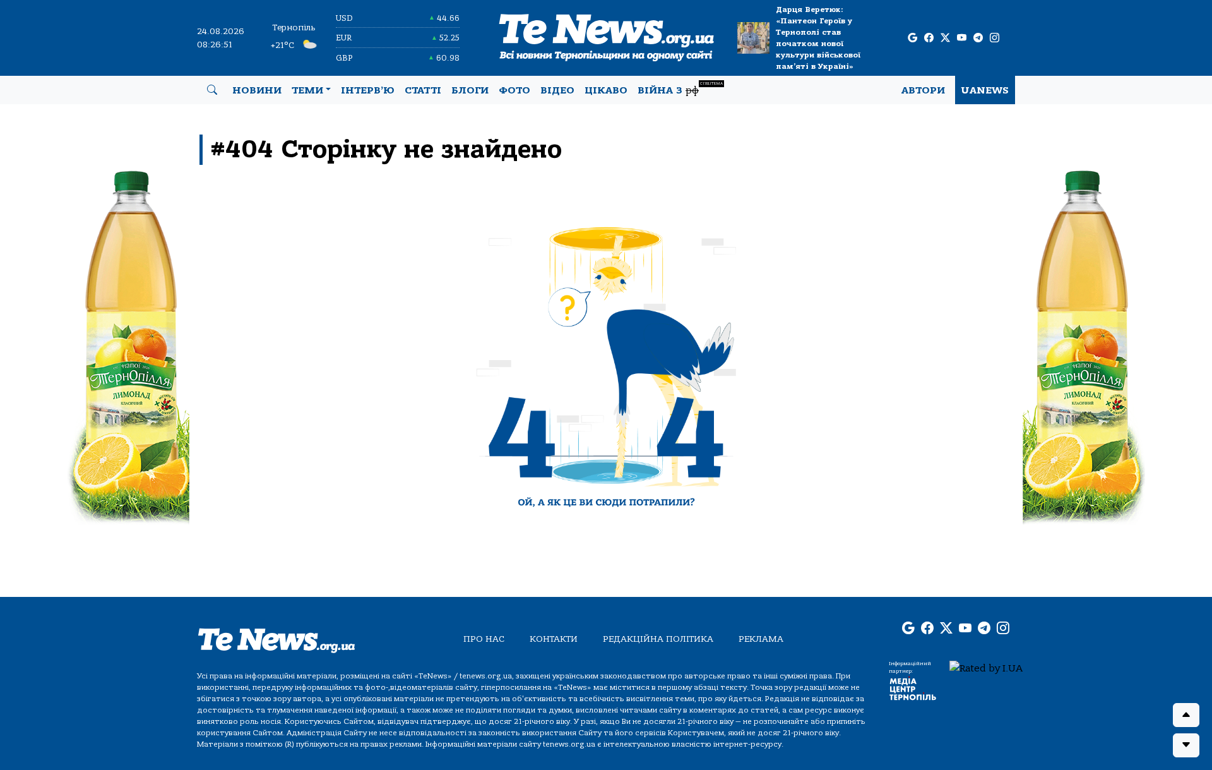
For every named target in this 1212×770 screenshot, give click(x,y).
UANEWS (985, 90)
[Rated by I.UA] (986, 667)
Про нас (483, 639)
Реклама (761, 639)
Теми (307, 90)
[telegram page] (978, 38)
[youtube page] (961, 38)
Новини (257, 90)
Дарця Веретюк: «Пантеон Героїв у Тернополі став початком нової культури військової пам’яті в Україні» (818, 38)
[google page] (912, 38)
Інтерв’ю (368, 90)
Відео (557, 90)
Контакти (554, 639)
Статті (423, 90)
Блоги (470, 90)
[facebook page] (929, 38)
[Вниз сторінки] (1186, 745)
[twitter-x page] (945, 38)
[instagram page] (994, 38)
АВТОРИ (923, 90)
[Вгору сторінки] (1186, 715)
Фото (514, 90)
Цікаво (606, 90)
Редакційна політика (658, 639)
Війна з (680, 88)
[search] (212, 90)
